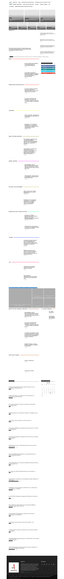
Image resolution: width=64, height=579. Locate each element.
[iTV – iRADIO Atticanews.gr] (44, 312)
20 (48, 391)
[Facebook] (47, 0)
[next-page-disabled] (43, 321)
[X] (53, 0)
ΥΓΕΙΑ (49, 4)
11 (44, 389)
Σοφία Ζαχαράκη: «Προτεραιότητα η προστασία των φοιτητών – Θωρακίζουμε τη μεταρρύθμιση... (22, 514)
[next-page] (10, 81)
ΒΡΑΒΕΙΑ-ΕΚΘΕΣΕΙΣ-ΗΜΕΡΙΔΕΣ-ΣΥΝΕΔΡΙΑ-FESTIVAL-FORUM (23, 6)
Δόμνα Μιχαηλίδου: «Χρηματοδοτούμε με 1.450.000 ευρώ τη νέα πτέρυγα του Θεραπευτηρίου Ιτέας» (31, 176)
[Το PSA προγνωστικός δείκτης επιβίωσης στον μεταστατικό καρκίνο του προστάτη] (16, 268)
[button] (46, 0)
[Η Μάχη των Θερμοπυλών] (16, 361)
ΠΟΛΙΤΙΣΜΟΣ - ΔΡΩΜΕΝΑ (49, 27)
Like (54, 65)
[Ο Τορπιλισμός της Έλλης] (16, 371)
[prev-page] (9, 81)
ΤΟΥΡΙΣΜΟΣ (37, 4)
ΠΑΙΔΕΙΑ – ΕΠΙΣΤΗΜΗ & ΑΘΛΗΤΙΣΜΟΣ (28, 4)
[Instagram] (49, 0)
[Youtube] (54, 0)
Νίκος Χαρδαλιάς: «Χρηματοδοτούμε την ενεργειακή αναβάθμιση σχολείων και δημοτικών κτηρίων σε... (22, 505)
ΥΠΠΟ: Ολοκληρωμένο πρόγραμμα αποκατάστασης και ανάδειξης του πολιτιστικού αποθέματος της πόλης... (23, 548)
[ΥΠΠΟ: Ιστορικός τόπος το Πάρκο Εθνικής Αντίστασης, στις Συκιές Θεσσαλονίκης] (50, 26)
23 (54, 391)
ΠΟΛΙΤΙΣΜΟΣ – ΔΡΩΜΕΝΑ (43, 4)
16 (54, 389)
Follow (54, 67)
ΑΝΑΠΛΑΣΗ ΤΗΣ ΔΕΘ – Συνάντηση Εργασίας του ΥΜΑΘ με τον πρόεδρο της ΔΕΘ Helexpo (31, 345)
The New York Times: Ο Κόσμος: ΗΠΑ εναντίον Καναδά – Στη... (21, 522)
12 (46, 389)
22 (52, 391)
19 (46, 391)
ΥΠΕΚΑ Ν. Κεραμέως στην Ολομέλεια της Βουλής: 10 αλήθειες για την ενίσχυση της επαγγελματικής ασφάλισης (47, 40)
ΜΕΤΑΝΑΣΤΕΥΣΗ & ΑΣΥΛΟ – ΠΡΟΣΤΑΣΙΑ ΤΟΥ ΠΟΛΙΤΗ (43, 2)
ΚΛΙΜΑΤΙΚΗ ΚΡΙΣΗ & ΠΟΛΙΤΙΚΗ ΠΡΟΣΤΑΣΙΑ (28, 2)
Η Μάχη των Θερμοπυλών (29, 360)
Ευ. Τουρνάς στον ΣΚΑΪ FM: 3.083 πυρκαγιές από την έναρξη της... (22, 471)
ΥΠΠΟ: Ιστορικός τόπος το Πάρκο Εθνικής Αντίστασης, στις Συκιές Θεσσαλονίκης (30, 192)
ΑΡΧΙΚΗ (10, 2)
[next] (53, 56)
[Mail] (50, 0)
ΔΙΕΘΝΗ (19, 27)
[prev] (52, 56)
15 (52, 389)
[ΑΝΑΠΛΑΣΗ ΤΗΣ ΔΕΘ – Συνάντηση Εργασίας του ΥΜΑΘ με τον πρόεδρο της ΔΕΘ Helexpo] (16, 345)
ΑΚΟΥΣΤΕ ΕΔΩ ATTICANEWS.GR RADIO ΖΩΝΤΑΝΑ (52, 317)
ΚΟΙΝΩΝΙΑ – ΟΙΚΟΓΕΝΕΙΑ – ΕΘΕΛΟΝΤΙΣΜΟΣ (15, 4)
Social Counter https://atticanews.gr (47, 63)
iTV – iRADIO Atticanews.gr (51, 312)
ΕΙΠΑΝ (41, 18)
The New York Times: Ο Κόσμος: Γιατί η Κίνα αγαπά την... (20, 420)
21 (50, 391)
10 (42, 389)
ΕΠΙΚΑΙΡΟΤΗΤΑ (15, 2)
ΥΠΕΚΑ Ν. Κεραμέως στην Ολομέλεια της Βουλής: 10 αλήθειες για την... (23, 412)
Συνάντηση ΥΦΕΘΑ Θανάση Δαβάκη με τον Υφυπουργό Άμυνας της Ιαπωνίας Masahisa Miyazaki (31, 64)
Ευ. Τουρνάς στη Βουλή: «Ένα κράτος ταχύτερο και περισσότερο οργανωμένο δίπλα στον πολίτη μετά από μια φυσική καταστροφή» (47, 34)
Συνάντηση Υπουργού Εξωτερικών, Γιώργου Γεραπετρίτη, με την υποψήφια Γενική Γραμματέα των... (22, 387)
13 (48, 389)
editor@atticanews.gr (27, 572)
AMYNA (19, 2)
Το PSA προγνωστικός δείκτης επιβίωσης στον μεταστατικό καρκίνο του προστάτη (29, 267)
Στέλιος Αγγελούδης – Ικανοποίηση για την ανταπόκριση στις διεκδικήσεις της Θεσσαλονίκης (32, 116)
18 (44, 391)
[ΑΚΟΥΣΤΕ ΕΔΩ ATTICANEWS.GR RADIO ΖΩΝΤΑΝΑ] (44, 318)
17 (42, 391)
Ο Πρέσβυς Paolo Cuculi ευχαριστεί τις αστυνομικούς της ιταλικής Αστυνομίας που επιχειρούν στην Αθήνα (32, 227)
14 (50, 389)
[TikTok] (51, 0)
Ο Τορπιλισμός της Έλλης (29, 370)
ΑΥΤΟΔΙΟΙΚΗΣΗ (11, 6)
